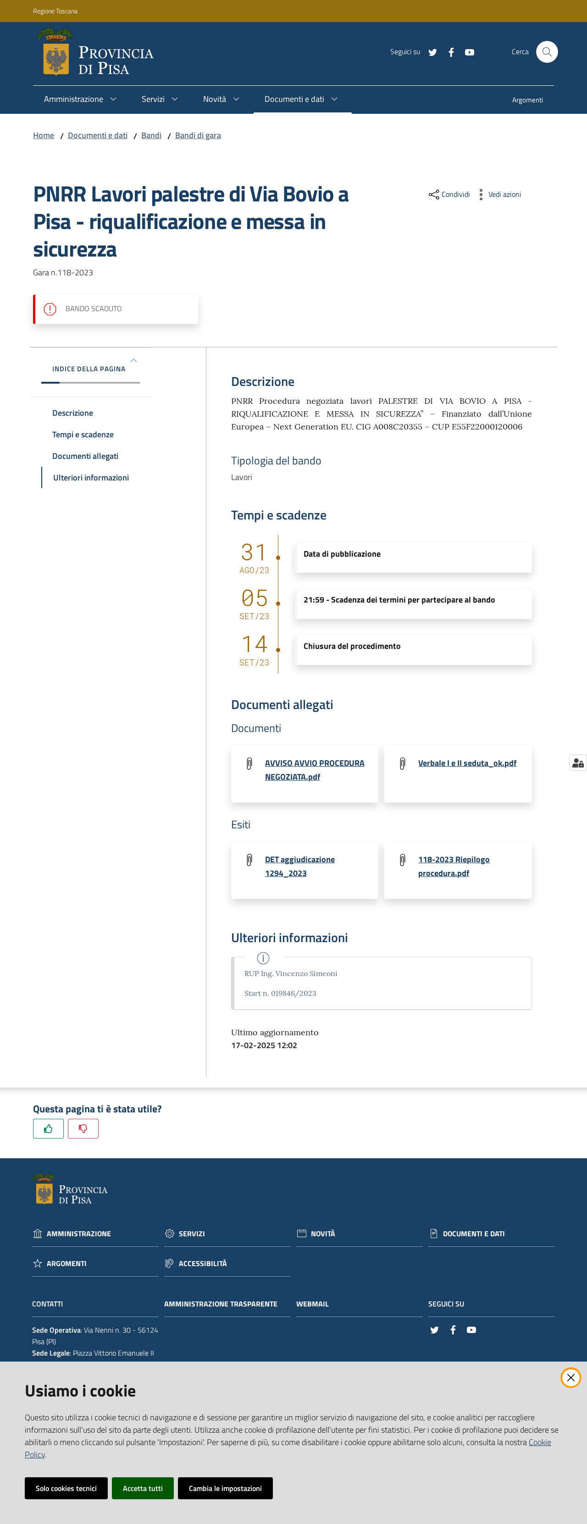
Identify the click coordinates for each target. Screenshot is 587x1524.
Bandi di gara (198, 135)
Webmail (312, 1304)
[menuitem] (527, 101)
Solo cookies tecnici (66, 1488)
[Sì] (48, 1129)
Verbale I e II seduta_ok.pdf (467, 763)
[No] (83, 1129)
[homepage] (99, 52)
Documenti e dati (97, 135)
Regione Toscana (55, 11)
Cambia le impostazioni (225, 1488)
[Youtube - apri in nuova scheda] (466, 51)
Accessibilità (203, 1263)
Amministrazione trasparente (220, 1304)
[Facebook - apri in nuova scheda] (447, 51)
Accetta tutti (143, 1488)
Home (43, 135)
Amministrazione (79, 1233)
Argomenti (67, 1263)
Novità (323, 1233)
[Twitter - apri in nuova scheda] (429, 51)
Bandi (151, 135)
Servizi (192, 1233)
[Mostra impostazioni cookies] (578, 762)
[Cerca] (547, 52)
